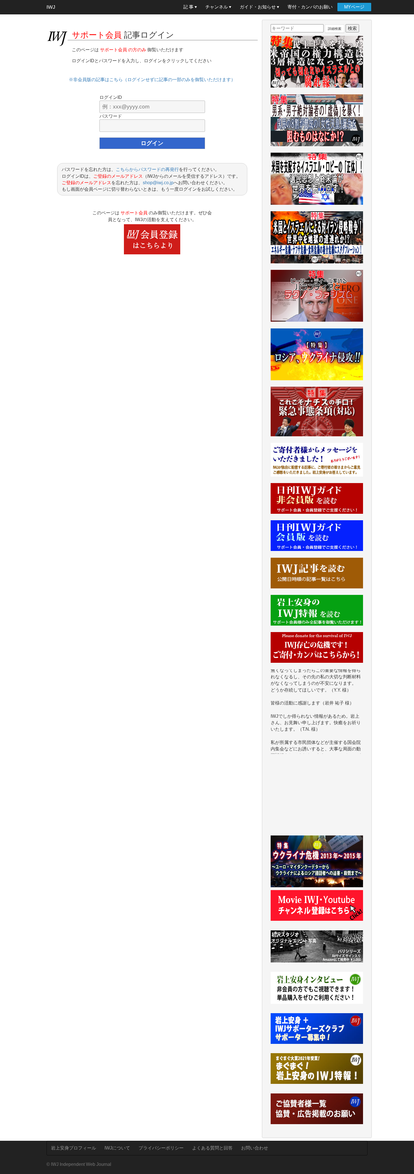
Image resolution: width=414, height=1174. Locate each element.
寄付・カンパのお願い (310, 7)
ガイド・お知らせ (258, 7)
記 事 (189, 7)
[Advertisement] (317, 797)
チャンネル (217, 7)
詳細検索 (334, 29)
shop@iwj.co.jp (158, 182)
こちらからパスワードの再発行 (147, 169)
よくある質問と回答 (212, 1148)
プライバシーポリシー (161, 1148)
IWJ (50, 7)
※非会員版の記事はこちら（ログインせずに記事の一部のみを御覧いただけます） (152, 79)
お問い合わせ (254, 1148)
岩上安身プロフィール (73, 1148)
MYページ (354, 7)
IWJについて (117, 1148)
